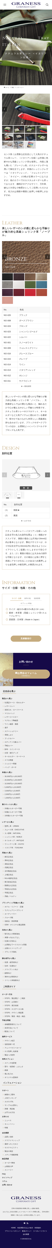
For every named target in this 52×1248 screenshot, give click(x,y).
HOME (13, 1228)
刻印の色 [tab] (27, 598)
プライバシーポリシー (13, 1231)
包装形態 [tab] (37, 598)
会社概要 (26, 1234)
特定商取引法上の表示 (25, 1228)
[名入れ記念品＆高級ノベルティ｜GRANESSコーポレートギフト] (26, 5)
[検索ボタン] (47, 5)
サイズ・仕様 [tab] (16, 598)
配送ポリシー (27, 1231)
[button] (16, 122)
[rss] (27, 1223)
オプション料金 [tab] (26, 603)
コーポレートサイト (40, 1231)
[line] (24, 1223)
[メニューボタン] (5, 5)
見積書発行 (26, 638)
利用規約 (38, 1228)
